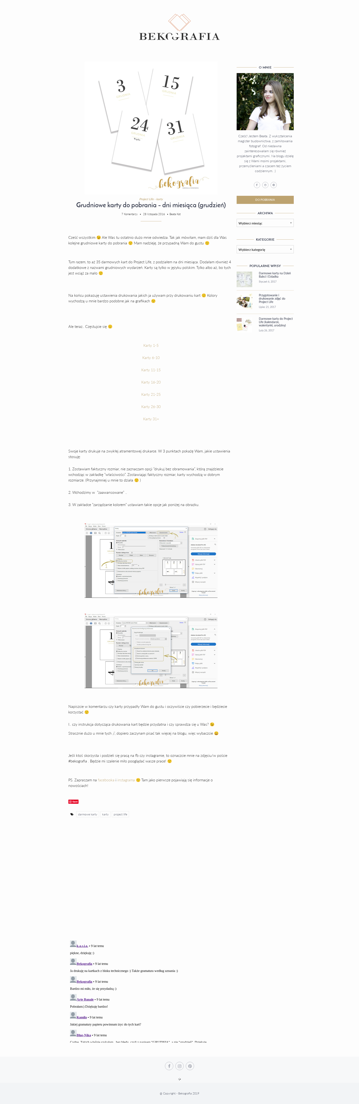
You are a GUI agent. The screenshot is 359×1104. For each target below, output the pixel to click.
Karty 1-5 (151, 345)
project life (120, 814)
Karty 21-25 (151, 394)
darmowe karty (87, 814)
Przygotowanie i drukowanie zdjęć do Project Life (272, 299)
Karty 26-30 (151, 406)
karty (105, 814)
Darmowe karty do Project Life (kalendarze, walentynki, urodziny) (276, 322)
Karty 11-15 (151, 370)
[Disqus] (151, 883)
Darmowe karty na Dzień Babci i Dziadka (275, 275)
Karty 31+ (151, 419)
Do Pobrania (265, 199)
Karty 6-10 (151, 357)
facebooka (107, 780)
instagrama (126, 780)
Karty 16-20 (151, 382)
